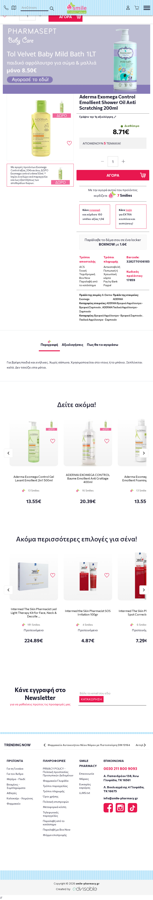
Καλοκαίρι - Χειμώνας (20, 798)
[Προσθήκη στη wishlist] (52, 441)
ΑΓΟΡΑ (65, 16)
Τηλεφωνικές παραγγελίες (51, 814)
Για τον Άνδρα (15, 773)
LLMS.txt (84, 792)
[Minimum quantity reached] (14, 15)
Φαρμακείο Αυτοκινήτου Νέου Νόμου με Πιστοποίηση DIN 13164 (89, 745)
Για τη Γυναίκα (15, 768)
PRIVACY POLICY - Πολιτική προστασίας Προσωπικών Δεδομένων (58, 772)
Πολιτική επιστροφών (56, 801)
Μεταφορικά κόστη (54, 806)
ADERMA (118, 299)
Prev (8, 453)
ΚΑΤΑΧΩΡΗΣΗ (91, 699)
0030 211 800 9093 (120, 768)
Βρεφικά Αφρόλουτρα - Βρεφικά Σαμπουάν (118, 315)
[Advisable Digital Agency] (76, 888)
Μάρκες (84, 778)
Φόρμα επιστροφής (55, 835)
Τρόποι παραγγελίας (55, 786)
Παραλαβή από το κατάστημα (54, 822)
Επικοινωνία (86, 773)
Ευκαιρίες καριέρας (85, 786)
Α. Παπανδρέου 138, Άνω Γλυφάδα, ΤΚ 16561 (121, 778)
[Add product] (40, 15)
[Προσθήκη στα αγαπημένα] (5, 15)
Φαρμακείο (14, 803)
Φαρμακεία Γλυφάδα (55, 780)
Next (143, 453)
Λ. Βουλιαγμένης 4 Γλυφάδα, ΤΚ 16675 (124, 789)
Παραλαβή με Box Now (56, 829)
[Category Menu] (146, 8)
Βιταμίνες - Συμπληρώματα (16, 786)
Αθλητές (12, 793)
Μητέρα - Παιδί (16, 779)
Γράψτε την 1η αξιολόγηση (96, 116)
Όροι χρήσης (50, 796)
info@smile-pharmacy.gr (121, 798)
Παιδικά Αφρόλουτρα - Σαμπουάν (98, 319)
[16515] (40, 127)
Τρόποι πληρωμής (54, 791)
